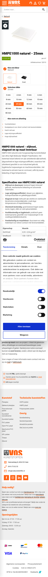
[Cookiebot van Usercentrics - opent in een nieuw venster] (34, 240)
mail (8, 362)
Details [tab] (24, 247)
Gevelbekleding (25, 418)
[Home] (14, 3)
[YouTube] (25, 477)
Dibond (4, 441)
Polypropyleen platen (27, 409)
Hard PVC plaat (7, 426)
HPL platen (6, 434)
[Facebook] (6, 477)
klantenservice (29, 492)
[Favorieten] (39, 3)
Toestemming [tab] (9, 247)
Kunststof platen (7, 419)
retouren (5, 500)
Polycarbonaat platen (7, 410)
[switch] (41, 299)
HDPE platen (24, 402)
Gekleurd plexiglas (8, 405)
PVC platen (6, 422)
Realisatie (34, 572)
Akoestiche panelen (26, 424)
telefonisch (17, 362)
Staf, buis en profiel (26, 428)
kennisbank (40, 494)
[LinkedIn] (19, 477)
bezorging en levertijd (31, 497)
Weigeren (24, 335)
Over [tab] (39, 247)
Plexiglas (5, 402)
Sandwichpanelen (26, 421)
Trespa (4, 438)
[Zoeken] (43, 9)
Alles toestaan (24, 326)
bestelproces (19, 497)
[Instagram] (12, 477)
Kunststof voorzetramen (7, 415)
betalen (42, 497)
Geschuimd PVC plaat (7, 430)
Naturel (7, 16)
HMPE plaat (24, 405)
